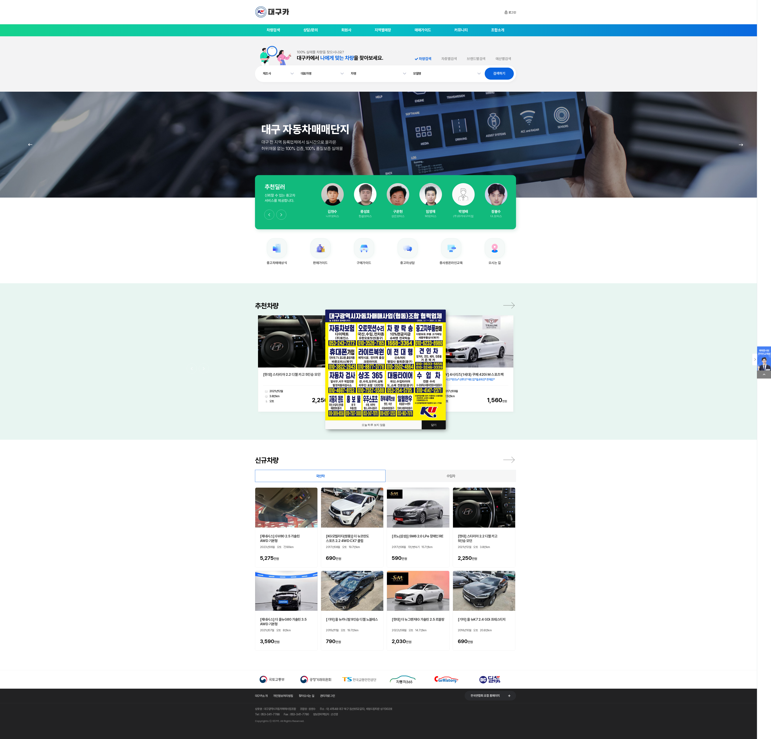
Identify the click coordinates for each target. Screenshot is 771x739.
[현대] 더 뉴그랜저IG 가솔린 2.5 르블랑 (418, 619)
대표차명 (306, 73)
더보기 (509, 305)
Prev (30, 145)
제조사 (267, 73)
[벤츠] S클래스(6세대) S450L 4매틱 (290, 375)
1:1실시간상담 (332, 199)
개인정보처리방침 (283, 696)
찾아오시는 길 (306, 696)
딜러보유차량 (332, 210)
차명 (353, 73)
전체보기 (509, 460)
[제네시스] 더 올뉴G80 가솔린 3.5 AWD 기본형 (283, 621)
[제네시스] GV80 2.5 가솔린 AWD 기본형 (280, 538)
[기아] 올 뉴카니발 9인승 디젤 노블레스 (352, 619)
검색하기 (499, 73)
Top (764, 375)
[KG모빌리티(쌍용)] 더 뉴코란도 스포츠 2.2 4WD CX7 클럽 (347, 538)
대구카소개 (261, 696)
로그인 (512, 12)
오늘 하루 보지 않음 (373, 424)
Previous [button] (269, 215)
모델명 (417, 73)
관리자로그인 (327, 696)
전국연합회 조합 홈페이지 (485, 695)
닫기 (433, 424)
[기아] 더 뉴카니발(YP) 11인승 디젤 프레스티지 (470, 375)
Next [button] (281, 215)
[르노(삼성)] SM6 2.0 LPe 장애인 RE (417, 536)
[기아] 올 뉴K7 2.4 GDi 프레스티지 (482, 619)
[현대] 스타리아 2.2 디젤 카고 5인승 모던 (477, 538)
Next (741, 145)
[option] (332, 200)
